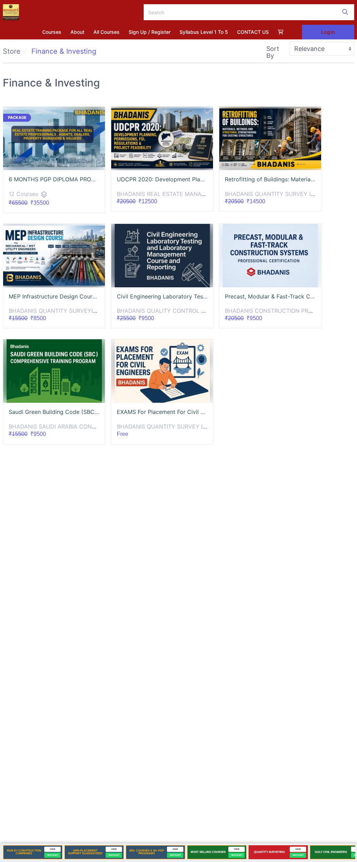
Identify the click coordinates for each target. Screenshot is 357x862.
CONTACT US (253, 32)
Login (328, 32)
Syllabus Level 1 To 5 (204, 32)
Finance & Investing (63, 51)
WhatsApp (52, 855)
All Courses (106, 32)
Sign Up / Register (149, 32)
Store (12, 51)
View (52, 849)
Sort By (272, 52)
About (77, 32)
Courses (51, 32)
